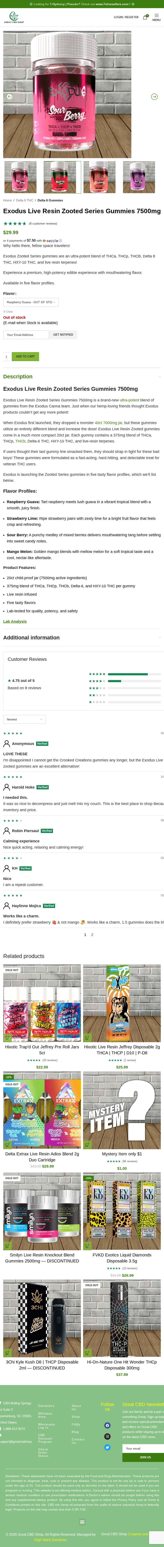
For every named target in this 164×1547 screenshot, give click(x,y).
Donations (46, 1405)
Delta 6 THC (24, 200)
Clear (9, 311)
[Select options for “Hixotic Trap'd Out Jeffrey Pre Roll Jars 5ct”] (7, 1038)
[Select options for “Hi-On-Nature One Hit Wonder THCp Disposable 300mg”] (87, 1353)
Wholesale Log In (46, 1426)
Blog (75, 1432)
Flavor (9, 293)
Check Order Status (43, 1453)
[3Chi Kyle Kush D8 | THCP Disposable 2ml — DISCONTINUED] (42, 1318)
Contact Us (78, 1441)
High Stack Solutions (50, 1540)
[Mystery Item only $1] (122, 1110)
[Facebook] (107, 1425)
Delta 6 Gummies (50, 200)
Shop (76, 1416)
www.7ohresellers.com (112, 4)
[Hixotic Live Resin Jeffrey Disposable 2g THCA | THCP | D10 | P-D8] (122, 1003)
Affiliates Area (45, 1415)
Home (7, 200)
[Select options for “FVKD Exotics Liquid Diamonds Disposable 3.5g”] (87, 1246)
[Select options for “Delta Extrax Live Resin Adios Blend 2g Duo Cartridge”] (7, 1145)
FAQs (76, 1424)
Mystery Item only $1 (122, 1154)
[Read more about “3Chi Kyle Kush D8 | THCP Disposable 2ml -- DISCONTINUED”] (7, 1353)
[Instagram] (107, 1436)
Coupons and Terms (143, 1534)
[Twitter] (107, 1447)
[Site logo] (14, 17)
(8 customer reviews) (43, 223)
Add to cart (25, 356)
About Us (76, 1407)
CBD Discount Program (45, 1438)
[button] (82, 241)
